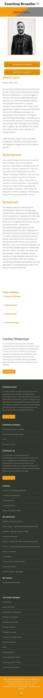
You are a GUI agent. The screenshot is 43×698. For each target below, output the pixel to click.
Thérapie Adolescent (9, 536)
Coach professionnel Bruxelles (13, 561)
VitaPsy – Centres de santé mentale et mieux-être (20, 541)
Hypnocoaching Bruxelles (11, 510)
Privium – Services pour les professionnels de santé (21, 546)
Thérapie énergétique (10, 617)
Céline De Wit (10, 314)
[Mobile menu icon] (37, 3)
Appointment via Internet (22, 64)
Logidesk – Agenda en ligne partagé (15, 531)
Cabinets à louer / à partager (12, 572)
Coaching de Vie (8, 500)
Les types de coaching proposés (14, 490)
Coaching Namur (8, 652)
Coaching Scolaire (8, 505)
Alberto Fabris (11, 275)
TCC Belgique (7, 556)
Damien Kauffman (12, 296)
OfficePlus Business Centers (12, 521)
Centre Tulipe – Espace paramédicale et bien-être (20, 526)
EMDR (4, 647)
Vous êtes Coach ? (9, 444)
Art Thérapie (6, 602)
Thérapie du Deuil (8, 642)
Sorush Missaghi (12, 322)
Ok (21, 693)
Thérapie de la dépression (12, 637)
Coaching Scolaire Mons (11, 667)
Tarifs (4, 439)
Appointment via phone (22, 72)
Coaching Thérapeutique (11, 495)
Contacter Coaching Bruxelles (13, 434)
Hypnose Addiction (9, 551)
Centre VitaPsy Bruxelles (11, 582)
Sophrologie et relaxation (11, 612)
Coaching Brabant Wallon (11, 657)
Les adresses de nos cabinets (13, 429)
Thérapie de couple (9, 632)
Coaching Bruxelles (9, 566)
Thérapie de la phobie (10, 622)
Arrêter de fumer (8, 607)
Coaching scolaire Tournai (11, 662)
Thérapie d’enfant (8, 627)
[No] (40, 687)
